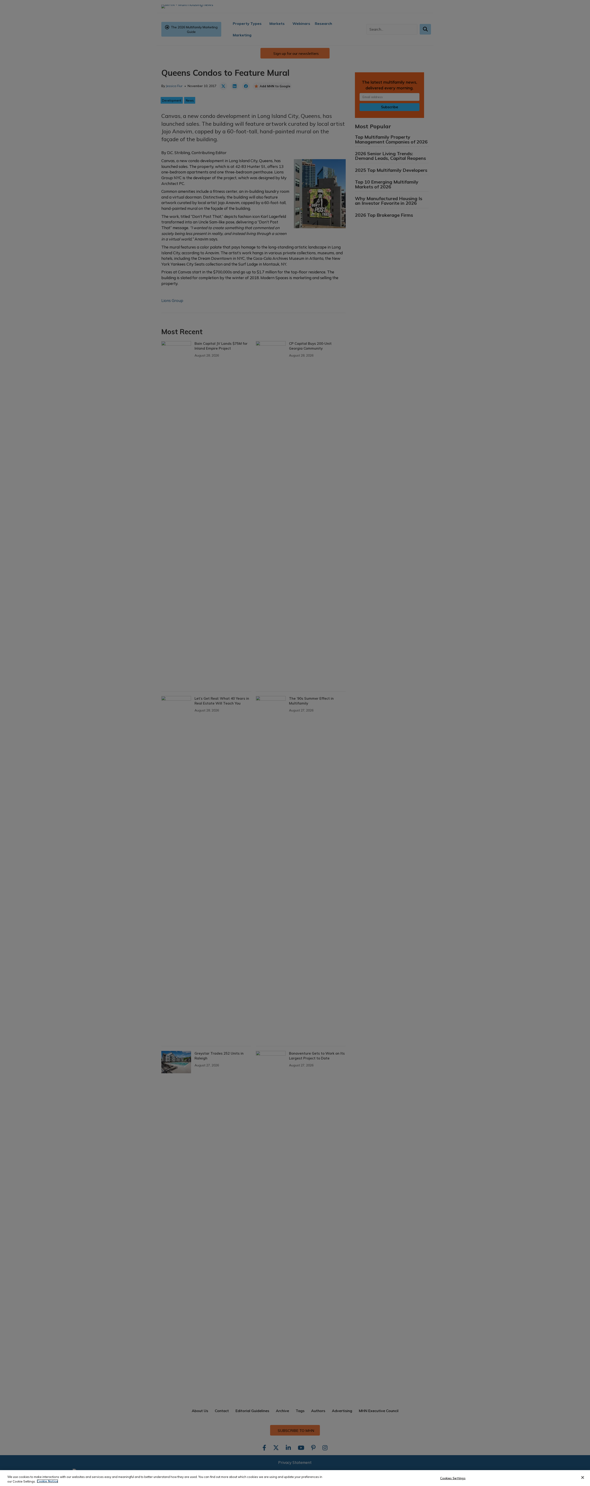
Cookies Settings (453, 1478)
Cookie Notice (47, 1481)
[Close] (583, 1477)
